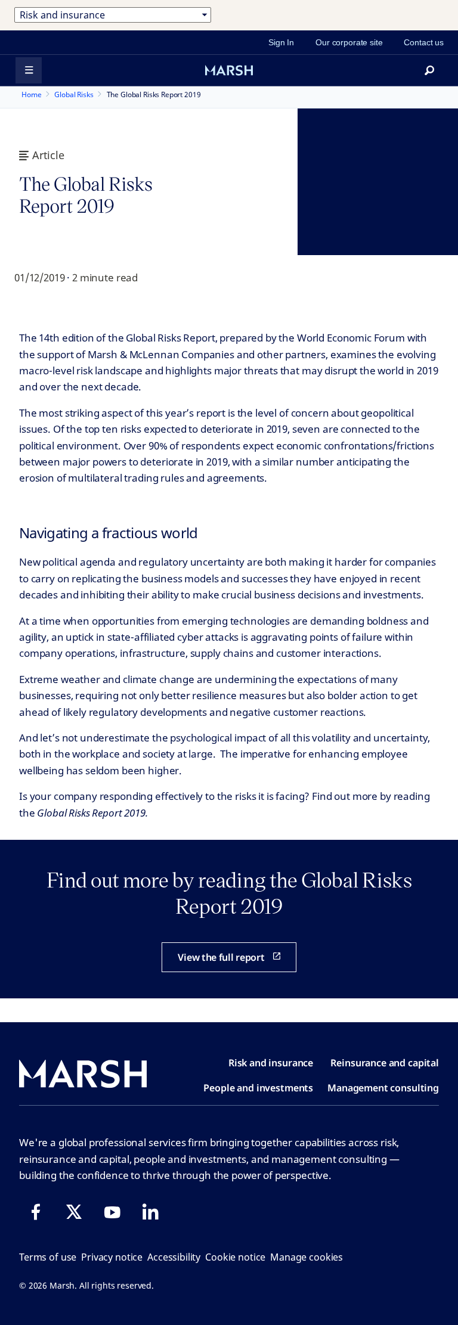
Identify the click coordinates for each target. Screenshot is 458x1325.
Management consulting (383, 1087)
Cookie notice (235, 1257)
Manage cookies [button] (306, 1257)
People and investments (258, 1087)
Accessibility (173, 1257)
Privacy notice (112, 1257)
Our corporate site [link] (348, 42)
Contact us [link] (424, 42)
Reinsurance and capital (384, 1062)
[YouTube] (112, 1211)
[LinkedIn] (150, 1211)
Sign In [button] (281, 42)
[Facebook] (35, 1211)
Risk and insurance (270, 1062)
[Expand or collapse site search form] (429, 70)
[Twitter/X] (74, 1211)
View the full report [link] (221, 957)
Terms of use (47, 1257)
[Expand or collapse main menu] (29, 70)
